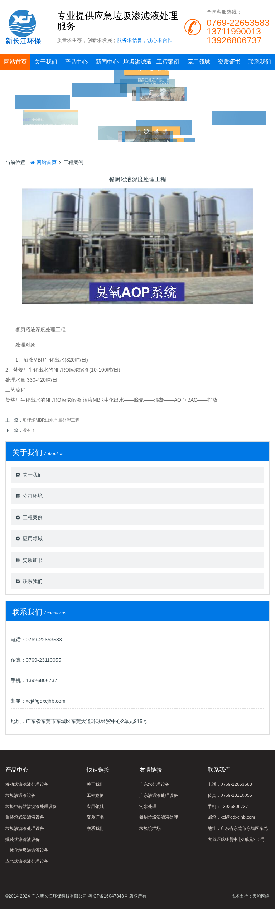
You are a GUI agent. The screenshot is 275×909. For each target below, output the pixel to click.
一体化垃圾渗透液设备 (26, 850)
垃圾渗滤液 (137, 62)
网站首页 (15, 62)
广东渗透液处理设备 (158, 795)
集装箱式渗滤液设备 (24, 817)
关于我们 (45, 62)
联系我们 (259, 62)
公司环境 (33, 496)
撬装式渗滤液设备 (22, 839)
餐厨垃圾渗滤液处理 (158, 817)
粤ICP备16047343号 (108, 896)
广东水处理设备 (154, 784)
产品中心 (76, 62)
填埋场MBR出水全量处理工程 (51, 420)
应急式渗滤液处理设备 (26, 861)
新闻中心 (107, 62)
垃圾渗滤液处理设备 (24, 828)
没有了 (29, 430)
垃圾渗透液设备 (20, 795)
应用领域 (198, 62)
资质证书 (229, 62)
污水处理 (147, 806)
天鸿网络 (261, 896)
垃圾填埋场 (150, 828)
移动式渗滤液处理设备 (26, 784)
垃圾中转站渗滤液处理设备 (31, 806)
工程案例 (167, 62)
